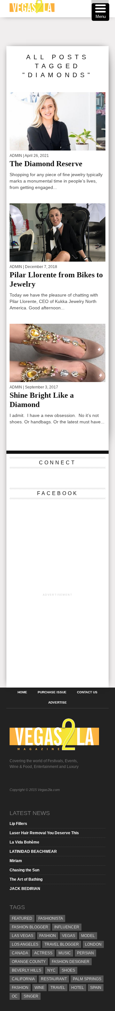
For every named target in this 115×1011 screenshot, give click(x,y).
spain (95, 987)
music (64, 953)
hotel (77, 987)
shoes (68, 970)
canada (20, 953)
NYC (51, 970)
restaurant (54, 979)
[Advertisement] (60, 32)
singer (31, 996)
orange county (29, 961)
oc (15, 996)
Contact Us (87, 692)
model (88, 936)
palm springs (87, 979)
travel (57, 987)
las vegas (22, 936)
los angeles (25, 944)
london (93, 944)
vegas (68, 936)
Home (22, 692)
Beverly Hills (26, 970)
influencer (66, 927)
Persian (85, 953)
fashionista (50, 918)
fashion (20, 987)
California (23, 979)
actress (43, 953)
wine (39, 987)
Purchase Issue (52, 692)
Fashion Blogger (30, 927)
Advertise (57, 702)
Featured (22, 918)
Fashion (47, 936)
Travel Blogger (61, 944)
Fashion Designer (70, 961)
